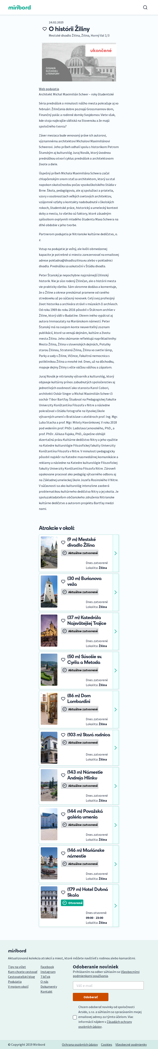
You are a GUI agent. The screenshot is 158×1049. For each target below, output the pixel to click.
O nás (44, 982)
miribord (19, 7)
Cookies (106, 1044)
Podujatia (15, 982)
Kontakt (46, 991)
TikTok (45, 977)
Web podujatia (49, 89)
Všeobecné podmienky (131, 1044)
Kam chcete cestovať (22, 972)
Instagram (48, 972)
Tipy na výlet (17, 967)
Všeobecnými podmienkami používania (106, 974)
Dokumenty (49, 986)
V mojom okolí (18, 986)
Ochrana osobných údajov (80, 1044)
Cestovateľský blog (21, 977)
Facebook (47, 967)
